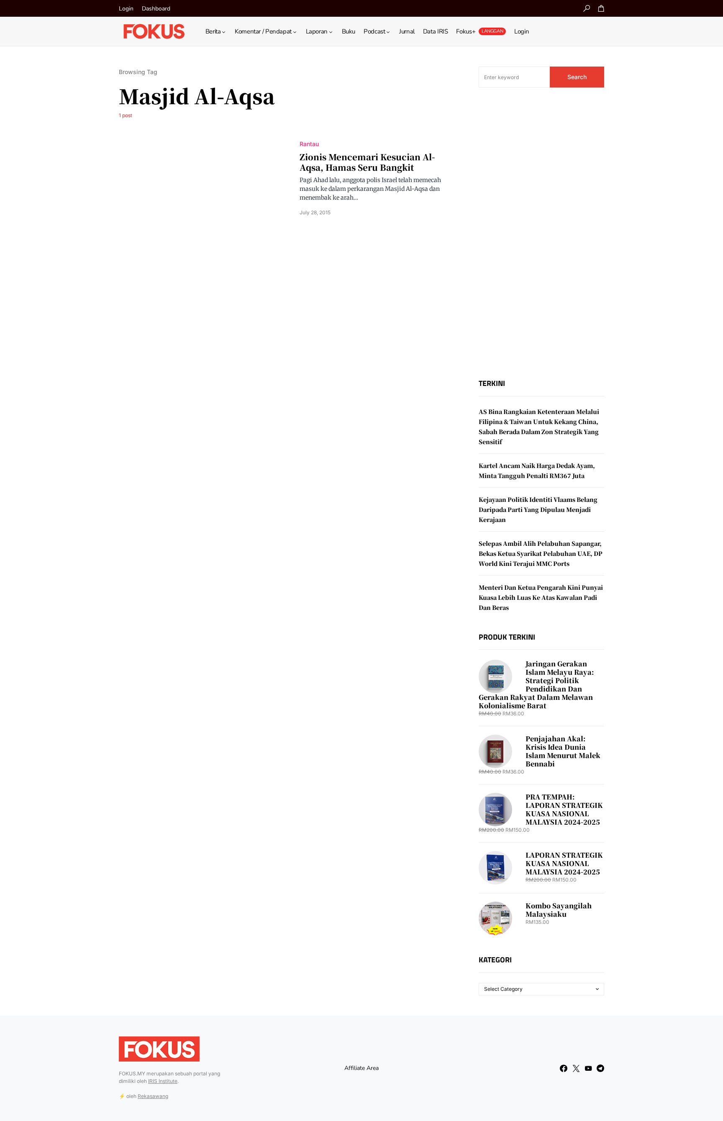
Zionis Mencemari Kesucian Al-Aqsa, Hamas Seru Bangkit (367, 162)
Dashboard (156, 9)
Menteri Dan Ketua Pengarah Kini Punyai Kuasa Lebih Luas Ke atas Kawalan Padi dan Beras (541, 597)
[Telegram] (600, 1068)
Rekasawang (153, 1096)
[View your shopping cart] (601, 8)
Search (577, 76)
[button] (586, 8)
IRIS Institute (162, 1081)
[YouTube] (588, 1068)
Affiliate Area (361, 1068)
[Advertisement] (541, 233)
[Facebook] (563, 1068)
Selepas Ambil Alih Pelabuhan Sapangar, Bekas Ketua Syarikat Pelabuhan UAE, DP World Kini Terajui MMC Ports (540, 553)
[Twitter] (576, 1068)
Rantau (309, 143)
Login (126, 9)
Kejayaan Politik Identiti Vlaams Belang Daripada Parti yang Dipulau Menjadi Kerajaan (538, 509)
